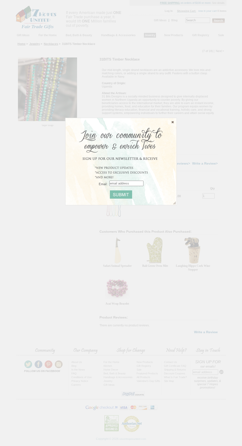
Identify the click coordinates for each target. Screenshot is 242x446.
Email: (103, 184)
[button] (172, 122)
